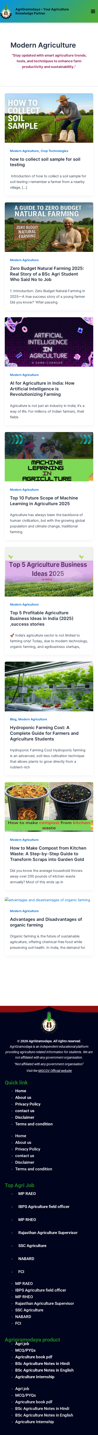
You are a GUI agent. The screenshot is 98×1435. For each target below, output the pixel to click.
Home (20, 1090)
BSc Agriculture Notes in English (44, 1370)
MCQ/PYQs (25, 1350)
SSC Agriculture (32, 1245)
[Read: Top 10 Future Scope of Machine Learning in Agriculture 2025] (49, 457)
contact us (24, 1110)
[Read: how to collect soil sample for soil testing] (49, 118)
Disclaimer (24, 1117)
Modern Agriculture (24, 151)
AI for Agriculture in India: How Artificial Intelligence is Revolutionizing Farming (42, 388)
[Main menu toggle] (93, 11)
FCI (21, 1271)
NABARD (26, 1258)
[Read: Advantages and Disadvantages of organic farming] (47, 900)
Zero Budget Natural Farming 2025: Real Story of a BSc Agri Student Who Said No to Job (47, 274)
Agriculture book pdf (33, 1357)
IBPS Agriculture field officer (43, 1206)
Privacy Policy (27, 1104)
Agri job (22, 1343)
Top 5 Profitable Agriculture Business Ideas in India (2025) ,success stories (42, 618)
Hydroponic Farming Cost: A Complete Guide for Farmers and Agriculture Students (44, 733)
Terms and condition (34, 1124)
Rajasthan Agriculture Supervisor (48, 1232)
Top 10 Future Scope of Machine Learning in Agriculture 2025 (44, 500)
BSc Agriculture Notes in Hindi (42, 1363)
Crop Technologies (54, 151)
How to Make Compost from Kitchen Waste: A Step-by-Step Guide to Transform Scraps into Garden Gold (48, 853)
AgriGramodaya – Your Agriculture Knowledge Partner (42, 11)
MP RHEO (27, 1219)
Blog (13, 719)
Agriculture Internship (34, 1376)
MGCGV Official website (55, 1071)
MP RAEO (27, 1193)
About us (23, 1097)
